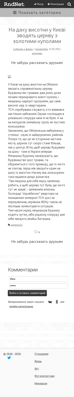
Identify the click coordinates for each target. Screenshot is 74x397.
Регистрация (57, 4)
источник (37, 53)
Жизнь (38, 361)
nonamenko (41, 49)
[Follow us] (9, 357)
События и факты (23, 49)
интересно (16, 225)
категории (39, 12)
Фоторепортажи (44, 376)
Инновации (41, 383)
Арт (37, 368)
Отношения (41, 354)
